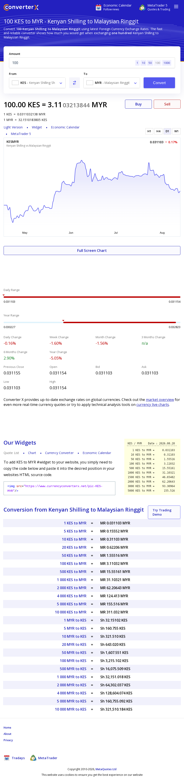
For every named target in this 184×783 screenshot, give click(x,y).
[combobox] (37, 83)
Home (7, 727)
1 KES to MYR (75, 523)
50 (150, 63)
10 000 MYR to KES (70, 709)
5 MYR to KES (75, 628)
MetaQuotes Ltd (106, 769)
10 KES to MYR (74, 539)
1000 (167, 63)
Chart (32, 453)
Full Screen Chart (92, 250)
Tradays (18, 758)
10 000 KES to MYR (70, 612)
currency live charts (152, 404)
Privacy (8, 740)
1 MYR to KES (75, 620)
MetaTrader (47, 758)
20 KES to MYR (74, 547)
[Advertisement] (92, 268)
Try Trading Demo (162, 512)
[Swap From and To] (74, 82)
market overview (160, 399)
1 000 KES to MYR (71, 579)
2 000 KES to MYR (71, 587)
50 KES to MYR (74, 555)
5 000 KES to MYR (71, 604)
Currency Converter (59, 453)
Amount (14, 54)
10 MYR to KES (74, 636)
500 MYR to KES (73, 668)
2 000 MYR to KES (71, 684)
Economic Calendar (65, 127)
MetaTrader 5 (21, 134)
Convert (159, 83)
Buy (138, 104)
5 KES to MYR (75, 531)
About (8, 734)
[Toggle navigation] (176, 6)
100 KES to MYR (73, 563)
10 (143, 63)
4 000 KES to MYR (71, 595)
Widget (37, 127)
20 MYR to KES (74, 644)
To (85, 74)
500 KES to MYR (73, 571)
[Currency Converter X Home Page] (21, 8)
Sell (167, 104)
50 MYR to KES (74, 652)
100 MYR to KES (73, 660)
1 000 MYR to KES (71, 676)
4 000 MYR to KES (71, 693)
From (12, 74)
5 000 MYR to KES (71, 701)
